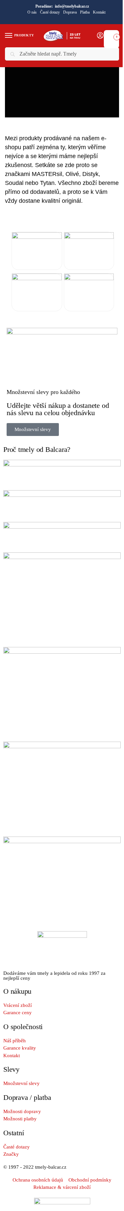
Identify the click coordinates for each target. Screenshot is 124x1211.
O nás (32, 12)
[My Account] (100, 35)
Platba (85, 12)
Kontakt (99, 12)
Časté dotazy (50, 12)
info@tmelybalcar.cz (72, 6)
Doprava (70, 12)
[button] (111, 35)
